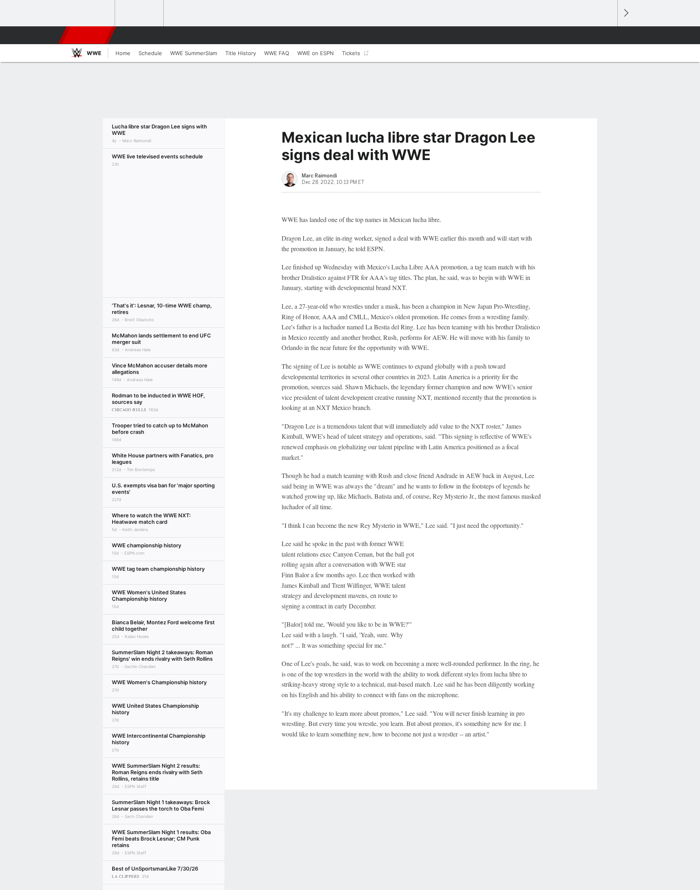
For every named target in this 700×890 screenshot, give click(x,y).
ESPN (88, 35)
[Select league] (91, 13)
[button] (607, 35)
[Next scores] (625, 13)
